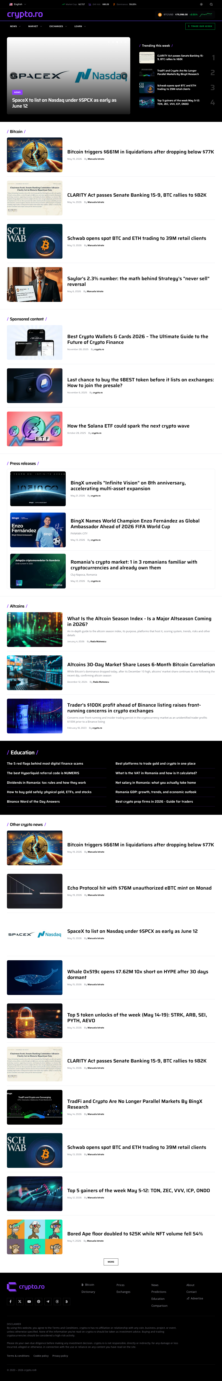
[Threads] (57, 1301)
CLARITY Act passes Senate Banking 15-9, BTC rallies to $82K (180, 57)
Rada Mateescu (98, 641)
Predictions (158, 1292)
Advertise (197, 1298)
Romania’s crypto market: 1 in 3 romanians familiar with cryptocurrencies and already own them (134, 564)
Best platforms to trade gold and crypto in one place (156, 763)
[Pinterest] (38, 1301)
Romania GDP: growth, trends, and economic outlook (156, 791)
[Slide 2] (113, 42)
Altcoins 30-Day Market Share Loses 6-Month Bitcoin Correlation (141, 664)
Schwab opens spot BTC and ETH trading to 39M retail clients (176, 87)
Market (33, 26)
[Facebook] (10, 1301)
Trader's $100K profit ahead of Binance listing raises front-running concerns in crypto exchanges (134, 707)
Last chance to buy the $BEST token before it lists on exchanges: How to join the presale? (140, 382)
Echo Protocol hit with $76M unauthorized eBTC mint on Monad (139, 888)
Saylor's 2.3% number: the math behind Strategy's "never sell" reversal (138, 281)
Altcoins (17, 606)
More (111, 1262)
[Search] (211, 4)
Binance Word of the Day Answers (33, 801)
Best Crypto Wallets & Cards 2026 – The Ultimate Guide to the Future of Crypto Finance (137, 339)
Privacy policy (60, 1355)
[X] (19, 1301)
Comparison (159, 1306)
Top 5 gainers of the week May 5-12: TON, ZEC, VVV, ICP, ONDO (178, 102)
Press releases (23, 463)
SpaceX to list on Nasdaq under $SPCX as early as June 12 (132, 931)
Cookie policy (41, 1355)
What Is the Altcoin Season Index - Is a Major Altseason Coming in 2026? (139, 621)
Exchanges (56, 26)
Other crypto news (26, 824)
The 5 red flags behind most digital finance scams (45, 763)
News (13, 26)
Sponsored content (27, 319)
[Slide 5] (125, 42)
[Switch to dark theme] (201, 4)
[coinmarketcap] (66, 1301)
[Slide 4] (121, 42)
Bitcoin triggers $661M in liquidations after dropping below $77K (140, 152)
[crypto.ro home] (25, 15)
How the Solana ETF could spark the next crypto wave (128, 426)
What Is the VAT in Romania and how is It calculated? (156, 773)
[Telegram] (48, 1301)
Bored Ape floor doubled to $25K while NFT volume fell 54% (135, 1233)
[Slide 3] (117, 42)
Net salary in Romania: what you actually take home (156, 782)
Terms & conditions (18, 1355)
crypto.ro (99, 349)
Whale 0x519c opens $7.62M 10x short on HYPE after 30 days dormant (63, 103)
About (190, 1285)
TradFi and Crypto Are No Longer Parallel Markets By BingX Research (178, 72)
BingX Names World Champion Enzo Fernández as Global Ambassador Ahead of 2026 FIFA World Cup (135, 523)
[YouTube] (29, 1301)
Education (23, 752)
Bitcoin (16, 131)
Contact (191, 1292)
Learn (78, 26)
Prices (121, 1285)
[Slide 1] (109, 42)
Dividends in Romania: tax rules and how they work (46, 782)
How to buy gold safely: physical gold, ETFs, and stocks (49, 791)
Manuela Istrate (96, 159)
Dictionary (88, 1292)
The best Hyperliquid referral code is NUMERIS (43, 773)
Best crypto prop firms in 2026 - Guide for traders (154, 801)
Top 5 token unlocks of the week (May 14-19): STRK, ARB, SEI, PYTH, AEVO (137, 1017)
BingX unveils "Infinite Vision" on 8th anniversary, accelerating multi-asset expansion (128, 485)
